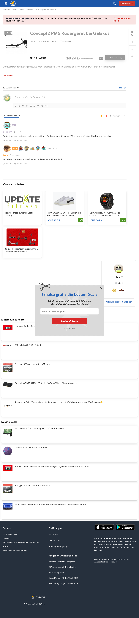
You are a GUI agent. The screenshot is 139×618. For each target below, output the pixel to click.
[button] (69, 294)
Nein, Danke (69, 328)
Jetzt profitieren (69, 321)
